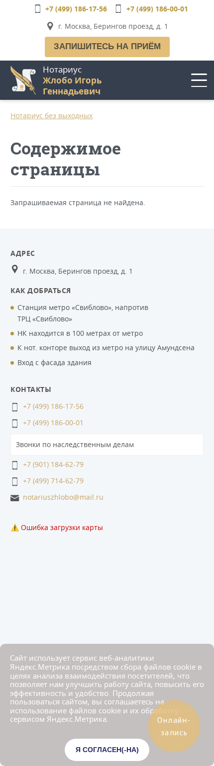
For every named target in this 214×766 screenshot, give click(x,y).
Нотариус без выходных (51, 115)
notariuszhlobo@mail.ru (63, 497)
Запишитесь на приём (107, 46)
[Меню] (199, 80)
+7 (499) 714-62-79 (53, 480)
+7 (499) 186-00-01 (157, 8)
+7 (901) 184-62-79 (53, 464)
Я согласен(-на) (107, 750)
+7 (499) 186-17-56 (76, 8)
